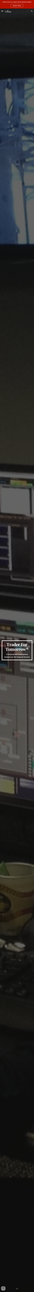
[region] (17, 4)
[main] (17, 650)
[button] (2, 11)
